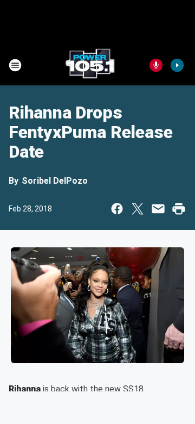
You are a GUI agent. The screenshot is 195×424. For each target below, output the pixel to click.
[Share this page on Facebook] (117, 208)
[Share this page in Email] (158, 208)
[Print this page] (178, 208)
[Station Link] (89, 65)
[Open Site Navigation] (15, 65)
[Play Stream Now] (177, 65)
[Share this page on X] (137, 208)
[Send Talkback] (156, 65)
